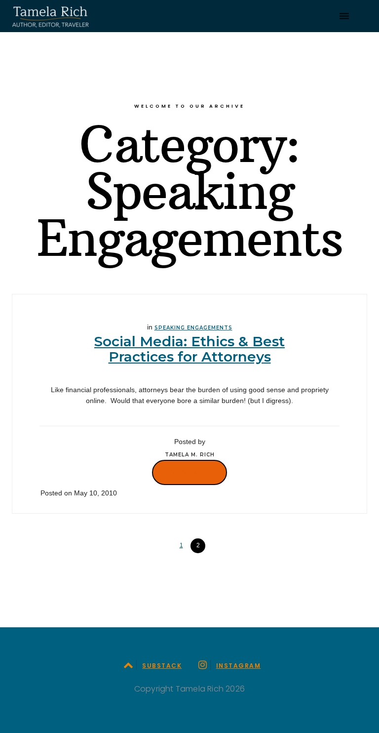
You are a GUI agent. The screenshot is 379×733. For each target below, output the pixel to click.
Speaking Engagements (193, 328)
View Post (189, 472)
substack (162, 665)
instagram (238, 665)
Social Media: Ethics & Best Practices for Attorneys (189, 349)
